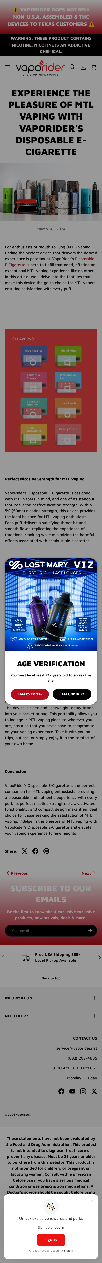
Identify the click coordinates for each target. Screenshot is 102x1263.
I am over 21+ (30, 694)
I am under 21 (72, 694)
